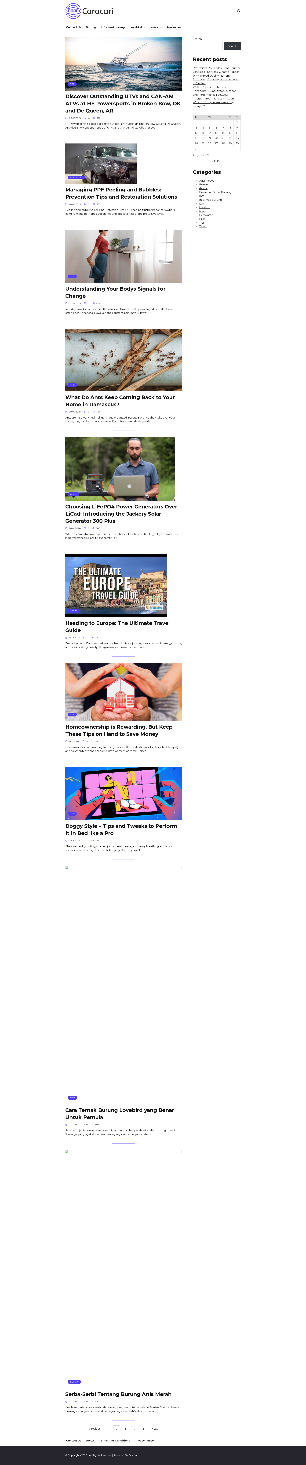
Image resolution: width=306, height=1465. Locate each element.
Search (197, 39)
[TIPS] (123, 88)
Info (201, 196)
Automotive (206, 180)
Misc (202, 211)
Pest (202, 218)
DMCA (90, 1440)
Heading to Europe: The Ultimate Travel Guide (117, 626)
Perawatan (174, 27)
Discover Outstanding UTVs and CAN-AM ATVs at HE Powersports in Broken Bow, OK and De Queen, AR (123, 103)
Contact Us (73, 27)
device (203, 188)
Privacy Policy (144, 1440)
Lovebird (136, 27)
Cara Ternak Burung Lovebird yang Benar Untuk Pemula (119, 1113)
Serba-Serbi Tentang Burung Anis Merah (118, 1394)
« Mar (215, 160)
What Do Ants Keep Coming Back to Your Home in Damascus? (120, 401)
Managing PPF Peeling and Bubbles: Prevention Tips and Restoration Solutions (121, 193)
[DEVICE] (120, 498)
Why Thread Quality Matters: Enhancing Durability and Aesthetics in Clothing (216, 79)
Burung (91, 27)
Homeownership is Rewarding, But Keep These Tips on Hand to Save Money (119, 730)
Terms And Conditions (114, 1440)
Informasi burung (113, 27)
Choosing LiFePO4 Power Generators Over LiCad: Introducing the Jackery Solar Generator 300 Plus (121, 514)
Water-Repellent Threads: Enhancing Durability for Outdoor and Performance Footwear (214, 91)
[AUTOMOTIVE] (101, 181)
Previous (94, 1428)
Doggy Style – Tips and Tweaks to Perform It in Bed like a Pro (121, 829)
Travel (203, 226)
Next (155, 1428)
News (154, 27)
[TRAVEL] (116, 615)
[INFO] (123, 1102)
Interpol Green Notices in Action (213, 98)
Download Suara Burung (215, 192)
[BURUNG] (123, 1386)
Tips (201, 222)
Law (201, 203)
